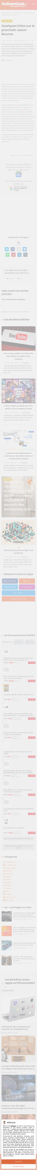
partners (13, 1126)
